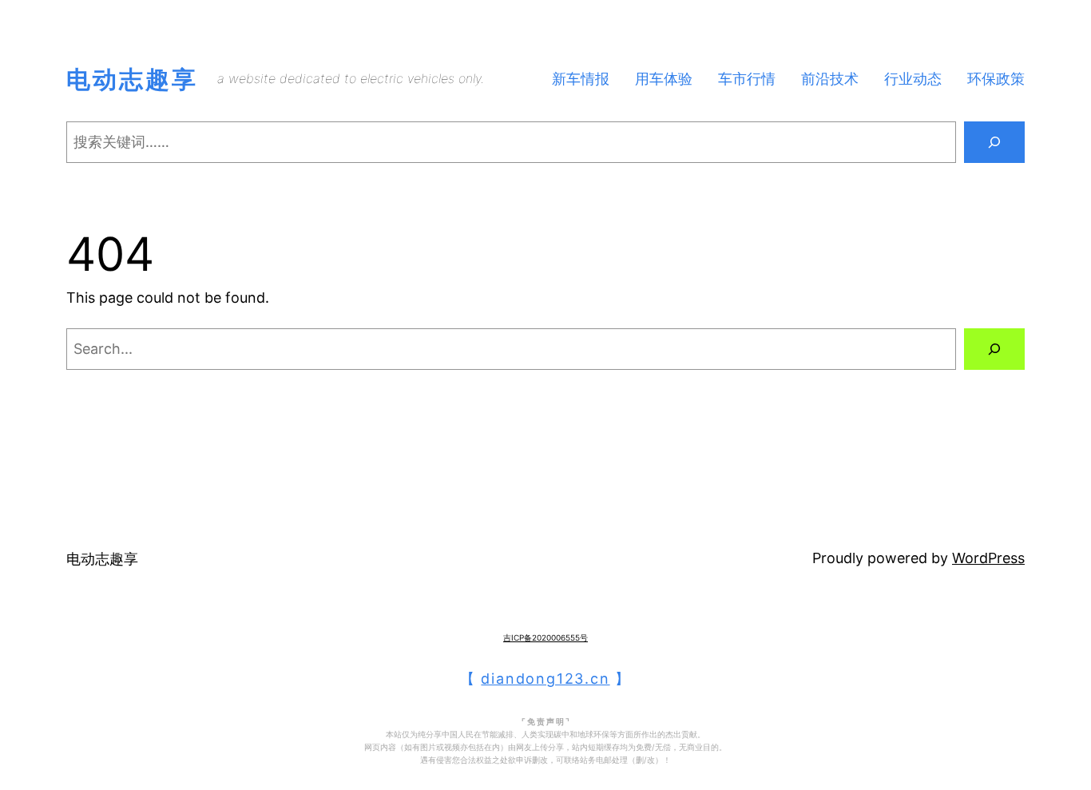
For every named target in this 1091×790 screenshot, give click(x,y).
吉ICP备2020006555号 (545, 637)
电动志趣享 (132, 79)
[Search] (994, 142)
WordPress (988, 558)
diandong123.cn (545, 678)
